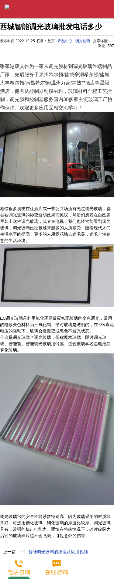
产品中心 (65, 41)
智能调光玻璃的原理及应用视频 (58, 551)
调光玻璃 (82, 41)
